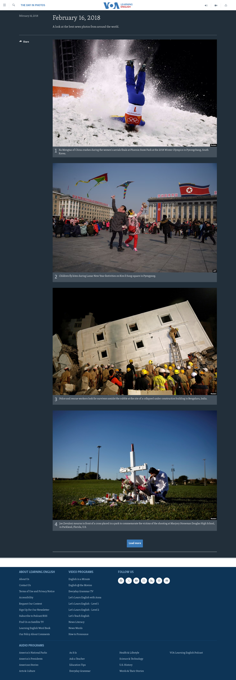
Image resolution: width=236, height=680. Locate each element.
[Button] (24, 42)
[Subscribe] (167, 581)
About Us (24, 579)
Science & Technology (131, 659)
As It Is (73, 653)
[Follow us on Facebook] (121, 581)
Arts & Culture (27, 671)
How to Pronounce (78, 634)
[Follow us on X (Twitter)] (129, 581)
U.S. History (125, 665)
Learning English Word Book (34, 628)
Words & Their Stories (131, 671)
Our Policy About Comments (34, 634)
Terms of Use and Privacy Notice (37, 591)
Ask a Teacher (77, 659)
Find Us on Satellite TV (31, 622)
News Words (76, 628)
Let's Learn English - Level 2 (84, 610)
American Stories (28, 665)
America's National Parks (33, 653)
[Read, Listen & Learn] (226, 5)
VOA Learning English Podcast (186, 653)
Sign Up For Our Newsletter (34, 610)
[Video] (216, 5)
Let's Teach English (79, 616)
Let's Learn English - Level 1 (84, 603)
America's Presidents (31, 659)
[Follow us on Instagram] (144, 581)
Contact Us (25, 585)
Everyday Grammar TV (81, 591)
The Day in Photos (33, 5)
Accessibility (26, 597)
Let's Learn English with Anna (85, 597)
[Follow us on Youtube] (136, 581)
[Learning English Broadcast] (206, 5)
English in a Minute (79, 579)
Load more (135, 543)
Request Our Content (30, 603)
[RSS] (152, 581)
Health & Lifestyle (129, 653)
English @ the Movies (80, 585)
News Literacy (76, 622)
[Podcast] (159, 581)
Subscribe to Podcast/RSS (33, 616)
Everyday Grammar (80, 671)
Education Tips (77, 665)
